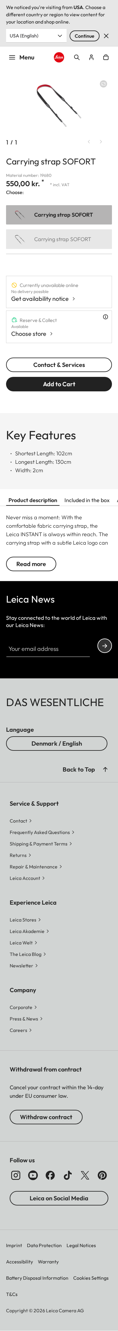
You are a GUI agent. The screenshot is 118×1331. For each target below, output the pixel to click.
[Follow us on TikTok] (68, 1175)
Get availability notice (40, 298)
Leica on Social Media (59, 1198)
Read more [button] (31, 564)
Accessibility (19, 1262)
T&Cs (12, 1294)
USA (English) (24, 36)
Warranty (48, 1262)
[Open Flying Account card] (91, 57)
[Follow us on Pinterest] (102, 1175)
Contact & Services (59, 364)
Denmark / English (56, 743)
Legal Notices (81, 1245)
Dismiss (106, 36)
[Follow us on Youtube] (33, 1175)
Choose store (28, 333)
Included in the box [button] (87, 500)
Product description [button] (32, 500)
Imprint (14, 1245)
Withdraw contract (46, 1117)
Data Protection (44, 1245)
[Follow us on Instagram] (16, 1175)
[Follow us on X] (85, 1175)
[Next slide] (101, 142)
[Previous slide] (89, 142)
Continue (84, 36)
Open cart (106, 57)
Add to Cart (59, 384)
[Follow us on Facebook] (50, 1175)
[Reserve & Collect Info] (105, 316)
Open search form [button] (77, 57)
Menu (26, 57)
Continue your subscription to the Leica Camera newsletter (104, 645)
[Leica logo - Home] (59, 57)
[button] (105, 769)
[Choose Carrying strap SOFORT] (59, 215)
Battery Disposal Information (37, 1278)
